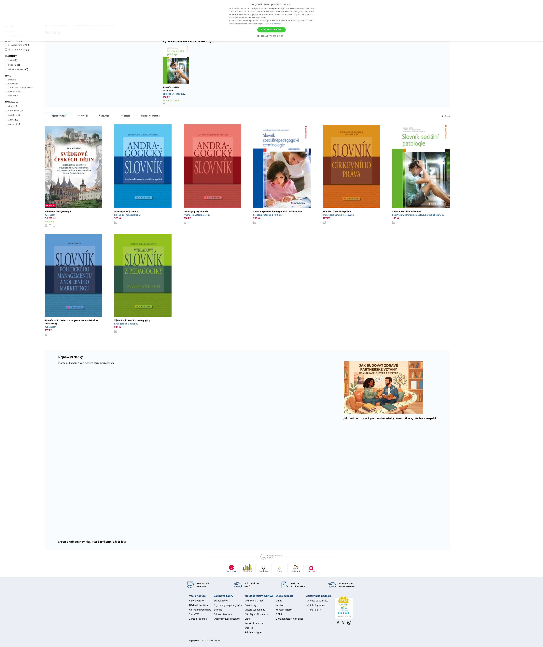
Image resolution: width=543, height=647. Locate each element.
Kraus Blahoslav (432, 214)
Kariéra (280, 605)
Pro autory (250, 605)
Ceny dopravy (196, 600)
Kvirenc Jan (50, 214)
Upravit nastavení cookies (289, 618)
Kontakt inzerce (284, 609)
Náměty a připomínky (256, 614)
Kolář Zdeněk (120, 323)
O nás (279, 600)
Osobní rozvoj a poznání (227, 618)
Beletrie (218, 609)
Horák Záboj (348, 214)
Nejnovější (83, 115)
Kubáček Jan (50, 326)
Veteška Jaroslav (133, 214)
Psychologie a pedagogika (228, 605)
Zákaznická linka (198, 618)
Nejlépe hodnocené (150, 115)
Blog (247, 618)
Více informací (276, 23)
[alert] (271, 20)
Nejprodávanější (58, 115)
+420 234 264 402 (319, 600)
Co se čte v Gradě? (254, 600)
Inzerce (249, 627)
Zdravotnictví (221, 600)
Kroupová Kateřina (262, 214)
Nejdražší (125, 115)
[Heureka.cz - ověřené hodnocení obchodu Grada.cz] (344, 607)
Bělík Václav (168, 93)
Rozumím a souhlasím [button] (271, 29)
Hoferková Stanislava (414, 214)
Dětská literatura (223, 614)
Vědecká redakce (254, 623)
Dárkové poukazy (198, 605)
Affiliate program (254, 632)
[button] (271, 35)
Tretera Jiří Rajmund (332, 214)
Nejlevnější (104, 115)
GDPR (279, 614)
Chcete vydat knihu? (255, 609)
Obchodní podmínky (200, 609)
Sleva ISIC (194, 614)
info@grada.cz (318, 605)
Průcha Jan (119, 214)
